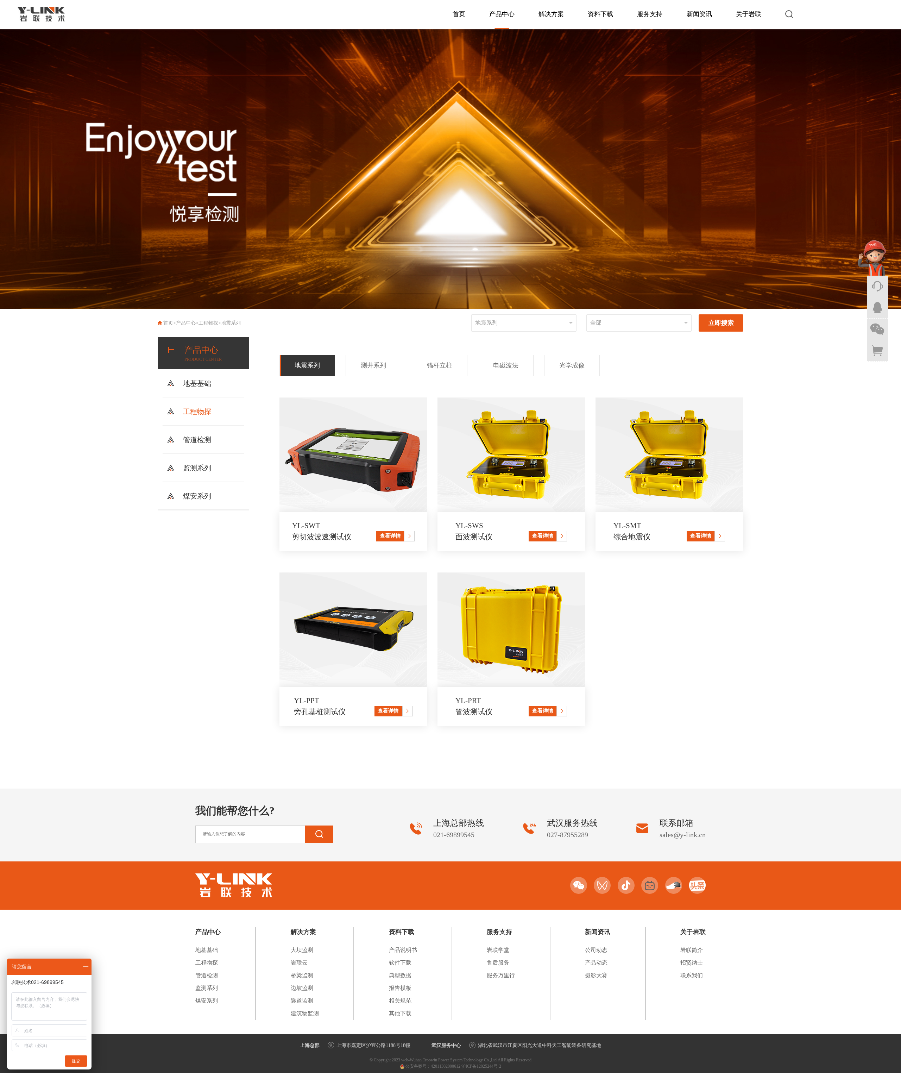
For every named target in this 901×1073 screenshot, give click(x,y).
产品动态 (596, 963)
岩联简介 (691, 950)
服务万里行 (501, 975)
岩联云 (299, 963)
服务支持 (649, 14)
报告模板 (400, 988)
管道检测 (197, 440)
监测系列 (197, 468)
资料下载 (600, 14)
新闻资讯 (699, 14)
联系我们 (691, 975)
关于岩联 (748, 14)
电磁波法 (505, 365)
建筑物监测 (305, 1013)
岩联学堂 (498, 950)
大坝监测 (302, 950)
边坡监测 (302, 988)
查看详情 (390, 536)
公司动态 (596, 950)
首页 (459, 14)
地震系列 (231, 323)
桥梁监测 (302, 975)
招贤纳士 (691, 963)
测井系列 (373, 365)
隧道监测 (302, 1001)
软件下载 (400, 963)
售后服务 (498, 963)
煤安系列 (197, 496)
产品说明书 (403, 950)
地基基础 (197, 383)
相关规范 (400, 1001)
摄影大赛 (596, 975)
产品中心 (502, 14)
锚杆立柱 (439, 365)
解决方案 (551, 14)
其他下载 (400, 1013)
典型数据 (400, 975)
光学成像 (572, 365)
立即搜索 (721, 322)
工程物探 (208, 323)
